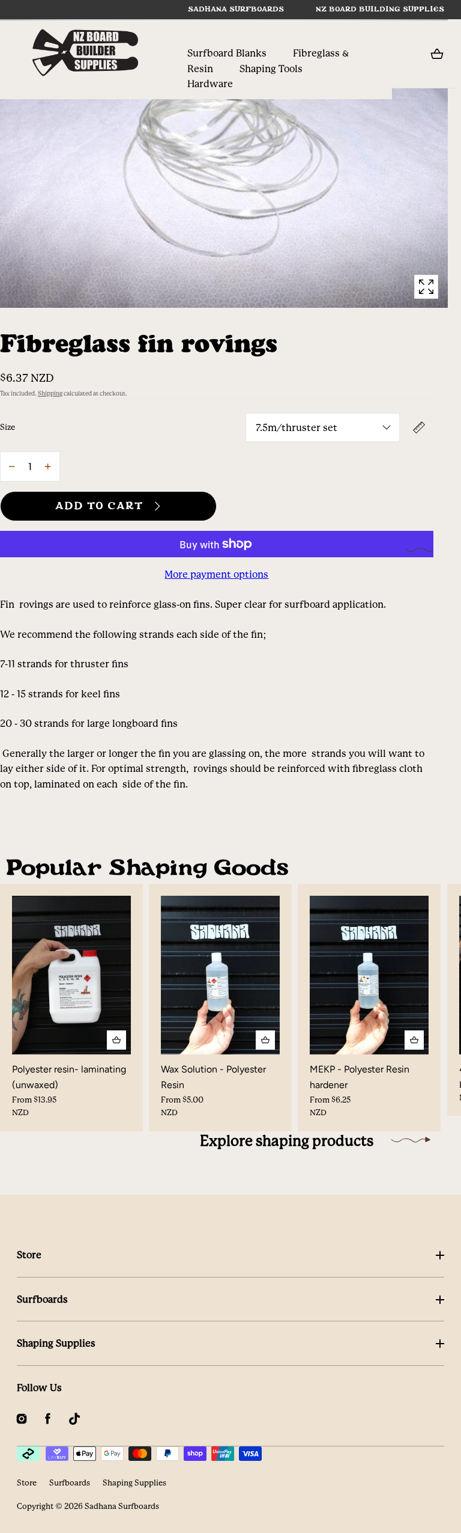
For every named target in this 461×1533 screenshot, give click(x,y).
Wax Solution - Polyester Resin (213, 1077)
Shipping (50, 393)
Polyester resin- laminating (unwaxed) (69, 1077)
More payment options (216, 574)
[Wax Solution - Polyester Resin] (220, 975)
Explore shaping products (286, 1141)
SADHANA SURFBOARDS (236, 9)
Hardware (210, 84)
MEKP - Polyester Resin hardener (359, 1077)
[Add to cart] (116, 1040)
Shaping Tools (271, 69)
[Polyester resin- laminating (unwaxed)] (71, 975)
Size (7, 427)
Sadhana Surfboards (122, 1506)
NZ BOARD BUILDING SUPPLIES (380, 9)
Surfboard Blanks (227, 53)
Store (29, 1255)
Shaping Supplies (56, 1343)
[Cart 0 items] (437, 54)
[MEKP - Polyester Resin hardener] (369, 975)
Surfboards (42, 1299)
